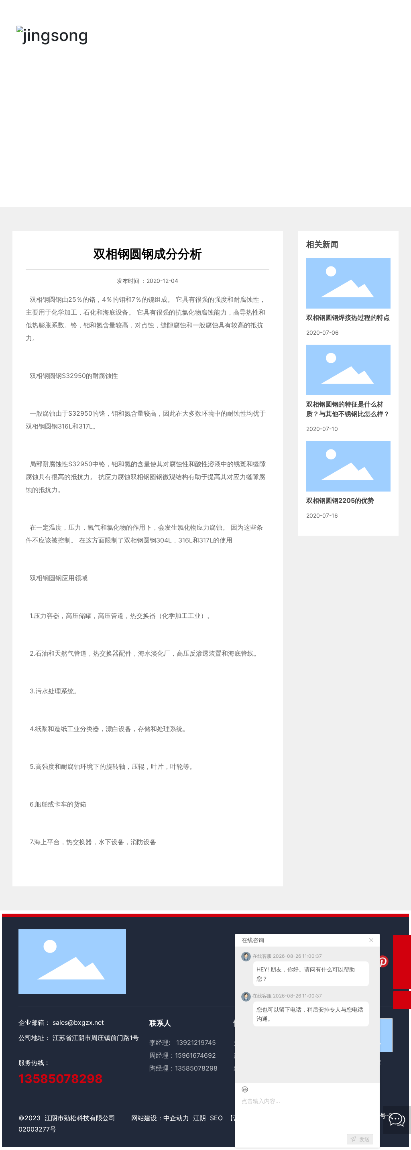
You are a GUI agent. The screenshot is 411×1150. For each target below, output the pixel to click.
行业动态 (186, 141)
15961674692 (195, 1055)
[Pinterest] (382, 961)
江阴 (199, 1118)
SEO (216, 1118)
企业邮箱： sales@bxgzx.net (61, 1022)
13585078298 (60, 1078)
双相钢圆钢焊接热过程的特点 (348, 317)
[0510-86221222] (402, 962)
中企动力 (176, 1118)
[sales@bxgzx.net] (402, 944)
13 (178, 1068)
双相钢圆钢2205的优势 (340, 500)
